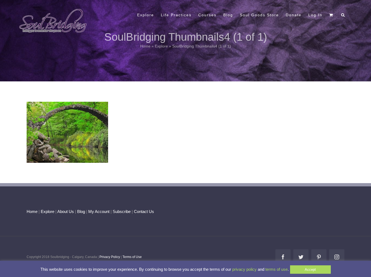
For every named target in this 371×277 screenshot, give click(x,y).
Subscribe (122, 211)
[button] (343, 14)
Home (145, 46)
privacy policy (244, 269)
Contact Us (143, 211)
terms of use (276, 269)
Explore (161, 46)
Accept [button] (310, 270)
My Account (98, 211)
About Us (65, 211)
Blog (81, 211)
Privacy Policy (109, 257)
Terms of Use (132, 257)
